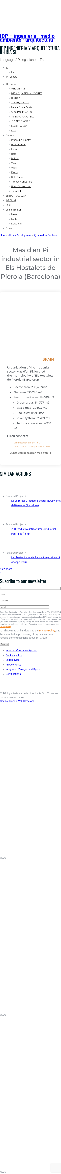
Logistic (15, 149)
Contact (10, 228)
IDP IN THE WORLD (20, 121)
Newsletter (16, 223)
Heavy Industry (18, 144)
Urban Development (21, 186)
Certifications (13, 673)
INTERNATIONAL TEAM (22, 116)
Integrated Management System (24, 669)
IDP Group (11, 84)
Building (15, 158)
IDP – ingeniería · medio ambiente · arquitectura (27, 38)
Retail (14, 154)
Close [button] (3, 857)
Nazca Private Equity (21, 107)
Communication (13, 209)
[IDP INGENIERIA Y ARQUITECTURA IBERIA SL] (7, 13)
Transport (16, 191)
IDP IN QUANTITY (20, 102)
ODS (13, 130)
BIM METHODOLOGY (16, 195)
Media (14, 219)
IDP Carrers (11, 76)
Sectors (10, 135)
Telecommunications (21, 181)
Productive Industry (21, 140)
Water (14, 167)
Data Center (17, 177)
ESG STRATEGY (19, 126)
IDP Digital (11, 200)
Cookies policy (14, 655)
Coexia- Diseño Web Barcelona (17, 701)
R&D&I (9, 205)
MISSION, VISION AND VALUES (26, 93)
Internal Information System (21, 650)
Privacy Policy (5, 627)
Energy (14, 172)
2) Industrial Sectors (45, 235)
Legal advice (13, 659)
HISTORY (15, 98)
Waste (14, 163)
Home (3, 235)
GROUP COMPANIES (21, 112)
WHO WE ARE (18, 88)
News (14, 214)
